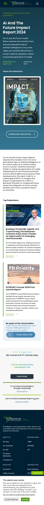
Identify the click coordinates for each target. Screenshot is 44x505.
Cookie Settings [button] (11, 499)
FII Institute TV (7, 460)
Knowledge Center (10, 13)
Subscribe (22, 376)
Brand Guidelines (32, 469)
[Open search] (37, 3)
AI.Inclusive (6, 469)
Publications (24, 13)
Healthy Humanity (8, 473)
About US (6, 437)
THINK (29, 442)
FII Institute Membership (7, 455)
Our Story (6, 442)
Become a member (22, 402)
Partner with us (22, 391)
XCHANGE (30, 446)
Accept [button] (25, 499)
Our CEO (5, 450)
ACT (28, 450)
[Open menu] (5, 3)
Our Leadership (8, 446)
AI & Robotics (8, 15)
